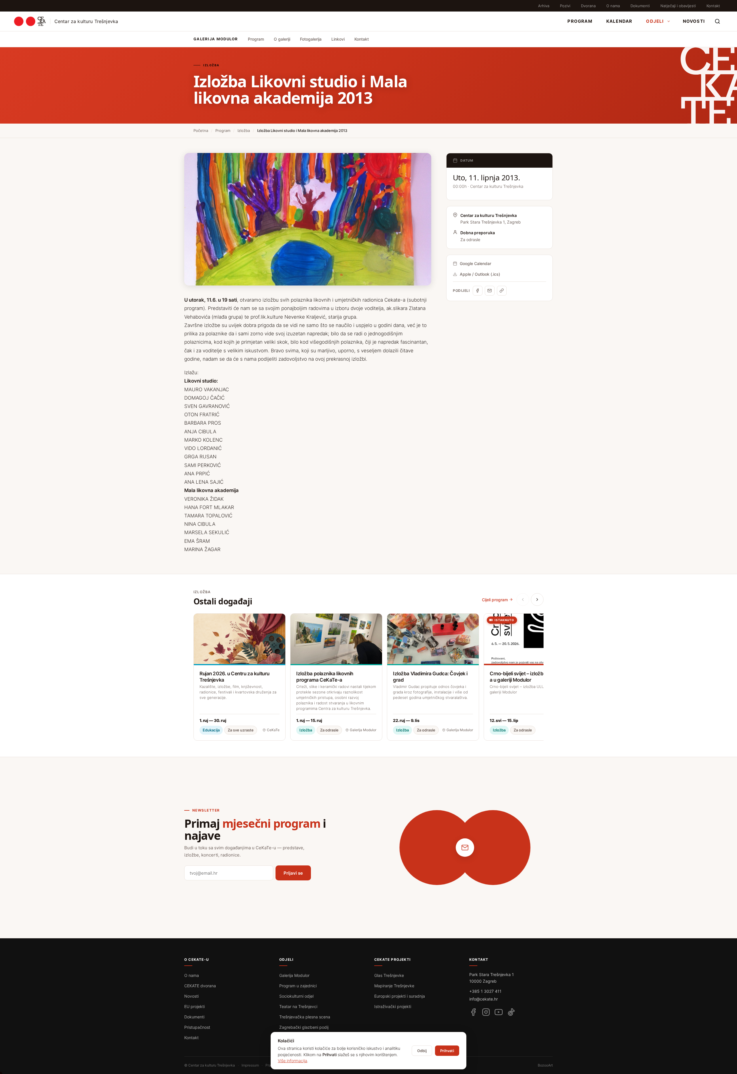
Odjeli (655, 21)
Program (579, 21)
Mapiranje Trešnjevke (394, 985)
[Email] (490, 291)
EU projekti (194, 1006)
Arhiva (543, 5)
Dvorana (588, 5)
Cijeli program (495, 599)
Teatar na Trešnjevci (298, 1006)
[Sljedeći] (537, 599)
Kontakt (713, 5)
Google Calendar (475, 263)
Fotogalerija (311, 39)
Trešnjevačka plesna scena (304, 1016)
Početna (200, 130)
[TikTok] (511, 1012)
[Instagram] (486, 1012)
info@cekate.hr (483, 999)
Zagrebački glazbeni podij (303, 1027)
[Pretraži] (717, 21)
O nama (613, 5)
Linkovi (338, 39)
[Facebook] (478, 291)
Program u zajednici (298, 985)
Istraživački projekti (392, 1006)
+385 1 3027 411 (485, 991)
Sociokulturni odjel (296, 996)
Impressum (250, 1065)
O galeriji (282, 39)
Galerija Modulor (294, 975)
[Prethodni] (522, 599)
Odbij (422, 1050)
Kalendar (619, 21)
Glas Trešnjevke (389, 975)
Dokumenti (640, 5)
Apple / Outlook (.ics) (480, 274)
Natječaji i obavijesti (678, 5)
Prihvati (447, 1050)
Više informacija (292, 1060)
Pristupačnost (197, 1027)
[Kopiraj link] (502, 291)
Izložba (244, 130)
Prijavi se (293, 873)
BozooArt (545, 1065)
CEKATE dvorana (200, 985)
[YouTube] (499, 1012)
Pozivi (565, 5)
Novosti (694, 21)
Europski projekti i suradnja (399, 996)
